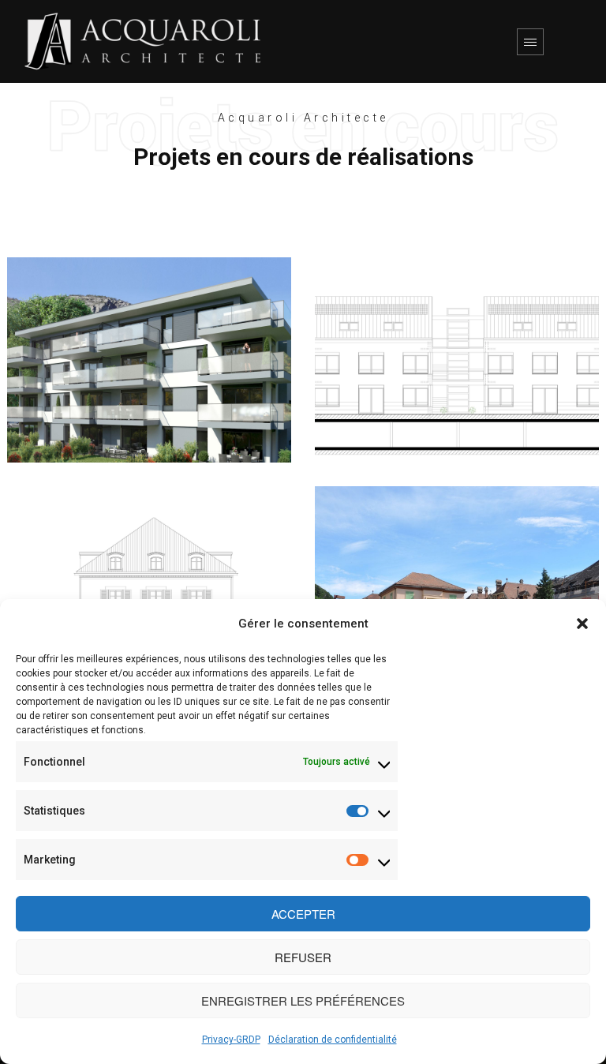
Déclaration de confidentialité (332, 1039)
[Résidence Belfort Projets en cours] (457, 360)
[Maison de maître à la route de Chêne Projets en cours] (149, 588)
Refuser (303, 957)
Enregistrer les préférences (303, 1000)
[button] (582, 623)
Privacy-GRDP (231, 1039)
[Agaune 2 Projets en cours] (457, 588)
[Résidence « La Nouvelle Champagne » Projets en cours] (149, 360)
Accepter (303, 913)
